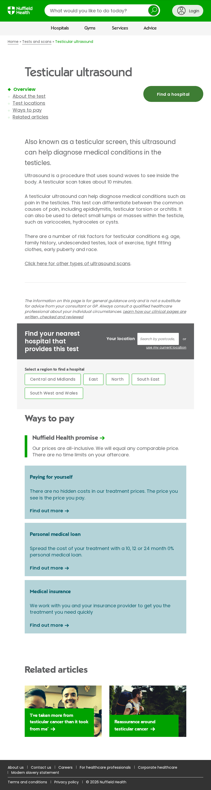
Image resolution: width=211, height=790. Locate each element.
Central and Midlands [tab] (53, 379)
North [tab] (117, 379)
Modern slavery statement (35, 772)
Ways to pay (27, 110)
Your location (121, 339)
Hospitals (60, 28)
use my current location (166, 347)
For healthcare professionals (105, 767)
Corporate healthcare (157, 767)
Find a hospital (173, 94)
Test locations (29, 103)
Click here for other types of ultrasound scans (77, 263)
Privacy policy (66, 782)
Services (120, 28)
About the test (29, 96)
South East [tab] (148, 379)
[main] (105, 397)
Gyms (89, 28)
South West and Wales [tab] (54, 393)
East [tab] (93, 379)
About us (16, 767)
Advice (150, 28)
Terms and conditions (27, 782)
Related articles (30, 117)
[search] (102, 10)
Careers (65, 767)
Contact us (41, 767)
